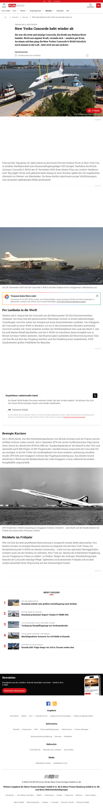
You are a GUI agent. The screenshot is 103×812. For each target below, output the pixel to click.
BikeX (39, 795)
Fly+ (31, 716)
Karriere (58, 736)
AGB (36, 729)
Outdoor (45, 802)
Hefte (50, 1)
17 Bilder (96, 110)
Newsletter (14, 716)
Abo (44, 1)
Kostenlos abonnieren (14, 690)
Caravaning (49, 795)
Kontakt (16, 729)
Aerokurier (10, 795)
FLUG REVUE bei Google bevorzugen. (71, 301)
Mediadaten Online (43, 763)
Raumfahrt (60, 10)
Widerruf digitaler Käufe (83, 716)
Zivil (14, 10)
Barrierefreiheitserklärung (41, 736)
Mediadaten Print (60, 763)
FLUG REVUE (35, 750)
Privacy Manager (81, 729)
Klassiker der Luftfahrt (52, 750)
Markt (24, 716)
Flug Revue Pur (42, 716)
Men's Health (19, 802)
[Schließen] (97, 296)
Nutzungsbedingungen (49, 729)
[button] (51, 87)
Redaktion (68, 736)
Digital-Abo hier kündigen (60, 716)
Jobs (67, 10)
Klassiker (48, 10)
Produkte (57, 1)
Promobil (54, 802)
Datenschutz (67, 729)
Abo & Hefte (68, 750)
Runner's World (67, 802)
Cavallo (59, 795)
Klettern (79, 795)
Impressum (26, 729)
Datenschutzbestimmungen (74, 417)
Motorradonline (33, 802)
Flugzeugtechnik (35, 10)
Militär (22, 10)
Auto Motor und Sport (25, 795)
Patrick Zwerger (21, 52)
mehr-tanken (90, 795)
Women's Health (82, 802)
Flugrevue (69, 795)
